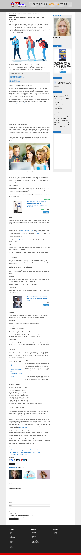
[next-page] (11, 483)
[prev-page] (9, 483)
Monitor (55, 116)
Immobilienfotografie (57, 110)
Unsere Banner (34, 535)
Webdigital (34, 532)
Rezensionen (12, 542)
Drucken (68, 102)
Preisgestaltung (23, 427)
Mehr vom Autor (21, 467)
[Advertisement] (29, 113)
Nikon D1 (55, 533)
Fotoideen (64, 104)
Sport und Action (60, 124)
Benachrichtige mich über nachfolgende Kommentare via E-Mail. (21, 515)
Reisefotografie (57, 122)
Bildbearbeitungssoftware (26, 230)
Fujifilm (11, 536)
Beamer (22, 346)
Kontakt (33, 537)
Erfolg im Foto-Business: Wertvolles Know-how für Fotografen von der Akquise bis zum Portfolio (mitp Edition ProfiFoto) (37, 204)
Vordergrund (40, 233)
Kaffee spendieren (35, 542)
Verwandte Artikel (13, 467)
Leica (66, 112)
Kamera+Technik (17, 10)
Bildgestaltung (58, 98)
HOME (11, 10)
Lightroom (18, 103)
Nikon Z (56, 118)
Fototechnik (58, 108)
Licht (68, 112)
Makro (66, 114)
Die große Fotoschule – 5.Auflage (18, 454)
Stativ (65, 124)
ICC (69, 108)
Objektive (11, 540)
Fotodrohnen (12, 537)
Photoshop (26, 103)
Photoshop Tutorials (58, 120)
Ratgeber (11, 541)
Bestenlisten (56, 10)
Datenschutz (34, 533)
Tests (35, 10)
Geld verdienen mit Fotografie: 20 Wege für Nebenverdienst (25, 450)
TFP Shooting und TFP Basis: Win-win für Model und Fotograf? (16, 375)
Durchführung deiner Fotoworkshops (18, 78)
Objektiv (63, 118)
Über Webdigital (35, 540)
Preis (68, 120)
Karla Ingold (12, 21)
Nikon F (67, 116)
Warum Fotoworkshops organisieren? (18, 75)
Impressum (34, 536)
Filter (60, 104)
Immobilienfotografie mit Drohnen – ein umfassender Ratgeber (16, 369)
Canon (62, 100)
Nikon (11, 533)
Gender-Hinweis (35, 541)
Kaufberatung (42, 10)
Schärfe (67, 122)
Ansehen (46, 212)
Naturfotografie (60, 116)
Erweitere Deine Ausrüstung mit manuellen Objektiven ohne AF (25, 452)
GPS (63, 108)
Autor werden (34, 538)
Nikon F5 (55, 532)
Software (11, 543)
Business (56, 101)
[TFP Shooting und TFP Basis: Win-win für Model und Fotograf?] (43, 474)
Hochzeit (66, 108)
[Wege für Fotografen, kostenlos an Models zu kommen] (15, 474)
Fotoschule (58, 106)
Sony (55, 124)
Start (9, 13)
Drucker (56, 104)
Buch (68, 98)
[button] (70, 10)
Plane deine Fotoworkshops (16, 76)
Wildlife (57, 126)
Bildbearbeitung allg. (63, 95)
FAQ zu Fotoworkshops (15, 81)
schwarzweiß (62, 122)
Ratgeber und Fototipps (16, 13)
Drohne (63, 103)
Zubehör (62, 126)
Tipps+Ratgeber (27, 10)
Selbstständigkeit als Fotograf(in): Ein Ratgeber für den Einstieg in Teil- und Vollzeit (37, 298)
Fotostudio (22, 239)
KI (62, 110)
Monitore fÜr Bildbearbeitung (36, 231)
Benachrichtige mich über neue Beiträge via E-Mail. (19, 517)
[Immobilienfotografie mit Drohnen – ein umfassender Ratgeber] (29, 474)
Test (68, 124)
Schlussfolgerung (13, 80)
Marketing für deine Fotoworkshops (17, 77)
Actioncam (56, 95)
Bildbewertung (59, 96)
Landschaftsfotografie (59, 112)
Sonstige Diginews (13, 545)
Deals (61, 10)
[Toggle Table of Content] (47, 73)
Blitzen (63, 98)
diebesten (57, 102)
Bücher (49, 10)
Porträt (64, 120)
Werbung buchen (35, 543)
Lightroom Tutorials (59, 114)
